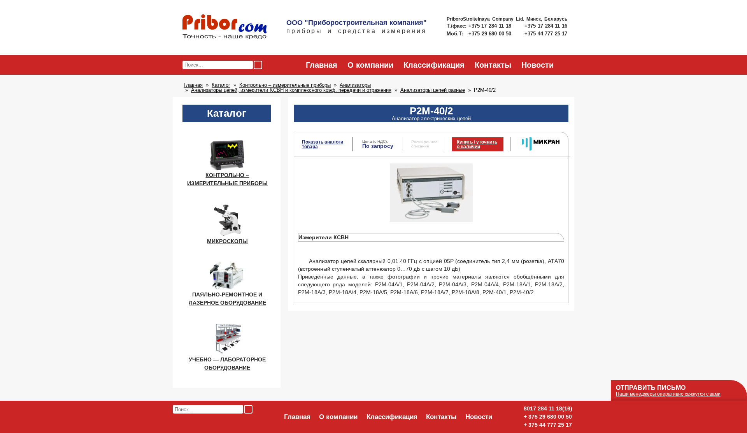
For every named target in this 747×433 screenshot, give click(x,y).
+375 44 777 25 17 (545, 34)
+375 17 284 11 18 (490, 26)
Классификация (434, 65)
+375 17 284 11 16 (545, 26)
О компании (370, 65)
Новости (537, 65)
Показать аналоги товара (322, 144)
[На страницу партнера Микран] (540, 149)
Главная (321, 65)
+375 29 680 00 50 (490, 34)
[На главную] (224, 27)
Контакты (493, 65)
